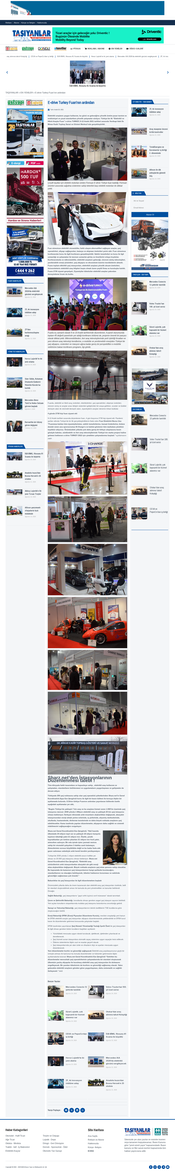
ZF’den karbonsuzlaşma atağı (32, 332)
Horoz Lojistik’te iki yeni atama (44, 56)
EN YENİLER (116, 48)
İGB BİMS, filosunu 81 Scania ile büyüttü (87, 85)
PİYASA (77, 48)
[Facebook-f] (151, 1167)
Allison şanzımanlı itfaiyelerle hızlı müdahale (32, 510)
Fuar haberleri (14, 281)
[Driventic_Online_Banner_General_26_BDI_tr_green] (108, 43)
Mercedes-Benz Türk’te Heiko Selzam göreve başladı (34, 403)
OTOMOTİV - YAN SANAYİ (142, 102)
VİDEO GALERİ (136, 48)
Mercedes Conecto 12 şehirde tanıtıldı (158, 417)
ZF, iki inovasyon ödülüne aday (114, 56)
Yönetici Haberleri (16, 351)
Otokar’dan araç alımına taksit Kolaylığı (156, 351)
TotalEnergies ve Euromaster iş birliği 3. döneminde (158, 150)
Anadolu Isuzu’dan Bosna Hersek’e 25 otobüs (146, 56)
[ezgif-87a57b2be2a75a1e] (87, 14)
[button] (7, 72)
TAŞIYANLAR (12, 93)
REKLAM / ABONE (96, 48)
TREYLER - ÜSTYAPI (140, 274)
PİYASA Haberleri (15, 446)
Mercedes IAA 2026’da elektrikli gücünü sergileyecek (79, 56)
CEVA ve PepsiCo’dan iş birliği (159, 510)
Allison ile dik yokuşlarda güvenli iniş (157, 173)
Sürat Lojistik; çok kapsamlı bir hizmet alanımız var (75, 1014)
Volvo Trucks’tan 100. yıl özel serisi (159, 441)
